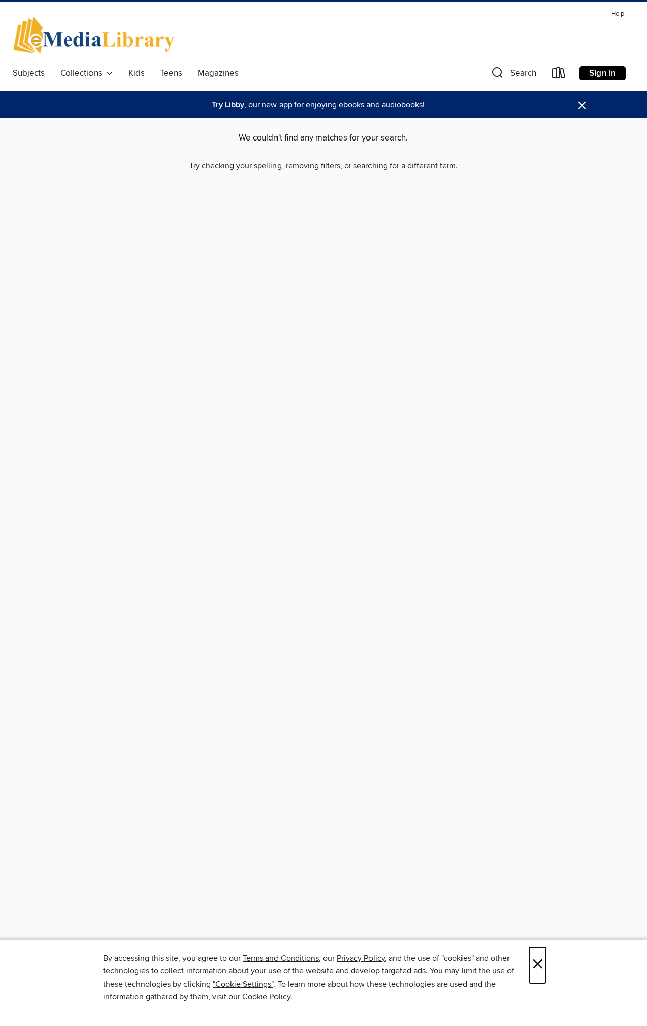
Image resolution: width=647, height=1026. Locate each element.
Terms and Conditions (281, 958)
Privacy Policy (361, 958)
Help (617, 14)
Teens (171, 73)
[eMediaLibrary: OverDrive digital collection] (96, 34)
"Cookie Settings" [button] (243, 984)
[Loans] (559, 75)
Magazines (218, 73)
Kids (136, 73)
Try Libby (228, 105)
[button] (513, 75)
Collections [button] (83, 73)
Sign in (602, 73)
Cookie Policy (266, 997)
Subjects (29, 73)
